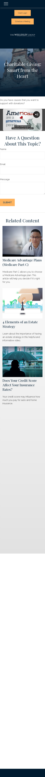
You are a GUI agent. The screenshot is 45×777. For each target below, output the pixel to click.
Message (5, 179)
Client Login (22, 13)
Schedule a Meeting (22, 21)
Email (2, 164)
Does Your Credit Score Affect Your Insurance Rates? (19, 385)
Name (3, 149)
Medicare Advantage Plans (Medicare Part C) (22, 262)
